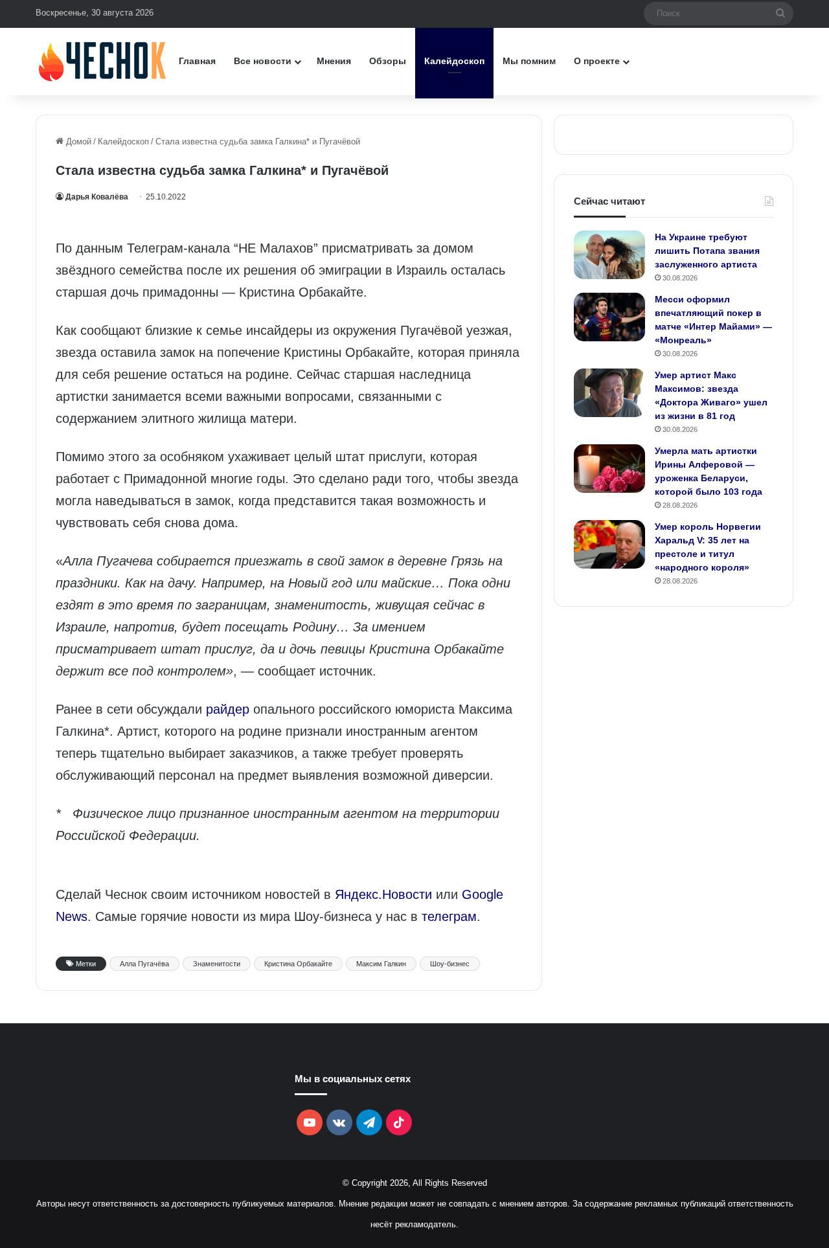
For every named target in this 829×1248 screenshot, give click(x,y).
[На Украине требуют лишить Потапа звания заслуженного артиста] (609, 255)
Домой (77, 141)
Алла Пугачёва (144, 964)
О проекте (597, 61)
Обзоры (387, 61)
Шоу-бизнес (450, 964)
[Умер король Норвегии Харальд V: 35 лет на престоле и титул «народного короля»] (609, 544)
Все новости (262, 61)
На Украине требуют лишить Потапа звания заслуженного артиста (707, 250)
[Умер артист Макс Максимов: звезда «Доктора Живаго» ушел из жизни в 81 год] (609, 393)
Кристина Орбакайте (298, 964)
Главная (197, 61)
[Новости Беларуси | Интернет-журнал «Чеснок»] (103, 61)
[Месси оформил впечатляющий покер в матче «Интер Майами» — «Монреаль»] (609, 317)
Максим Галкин (381, 964)
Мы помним (529, 61)
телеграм (449, 916)
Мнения (334, 61)
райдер (227, 709)
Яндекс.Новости (383, 894)
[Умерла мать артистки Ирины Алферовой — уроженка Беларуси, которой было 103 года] (609, 468)
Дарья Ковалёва (96, 196)
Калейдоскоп (454, 61)
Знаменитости (216, 964)
